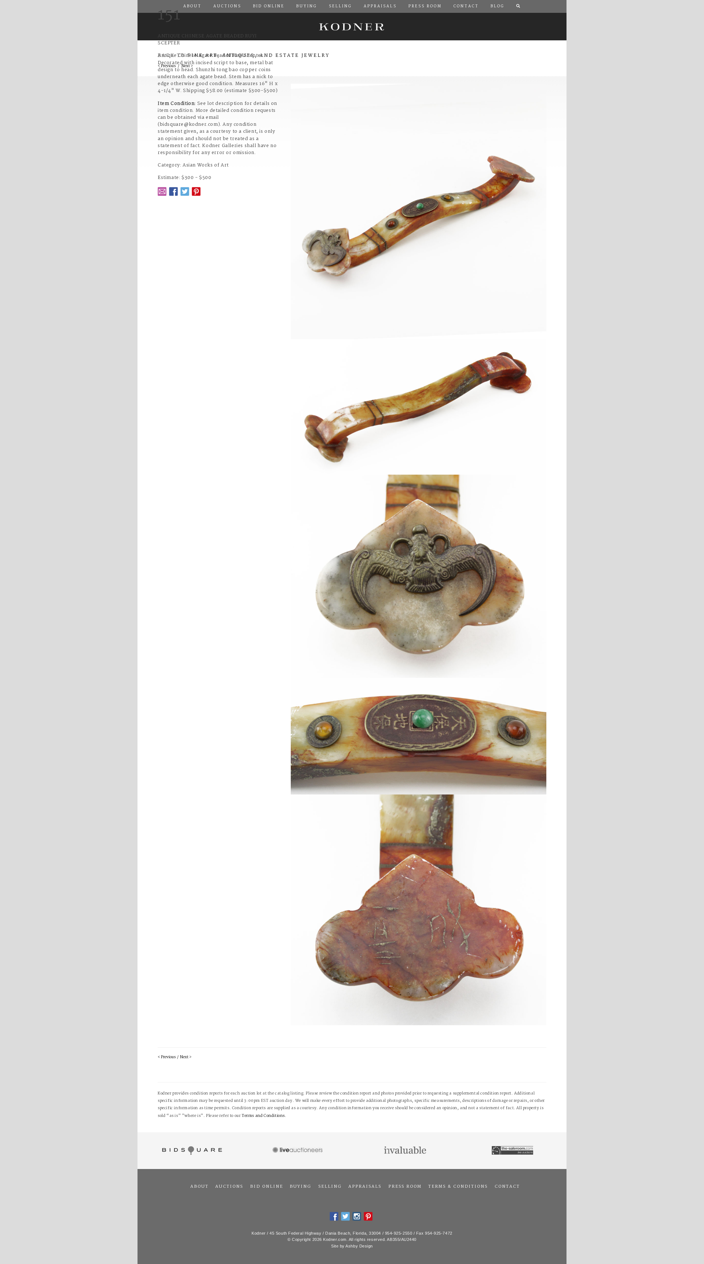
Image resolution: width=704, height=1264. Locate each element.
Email (162, 191)
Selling (330, 1186)
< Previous (167, 1057)
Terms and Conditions (263, 1116)
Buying (300, 1186)
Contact (507, 1186)
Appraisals (364, 1186)
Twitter (184, 191)
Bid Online (266, 1186)
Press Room (405, 1186)
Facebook (173, 191)
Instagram (356, 1216)
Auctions (229, 1186)
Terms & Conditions (458, 1186)
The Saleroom (513, 1150)
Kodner (352, 26)
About (199, 1186)
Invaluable (406, 1150)
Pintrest (196, 191)
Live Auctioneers (298, 1150)
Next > (185, 1057)
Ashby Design (359, 1246)
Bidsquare (191, 1150)
